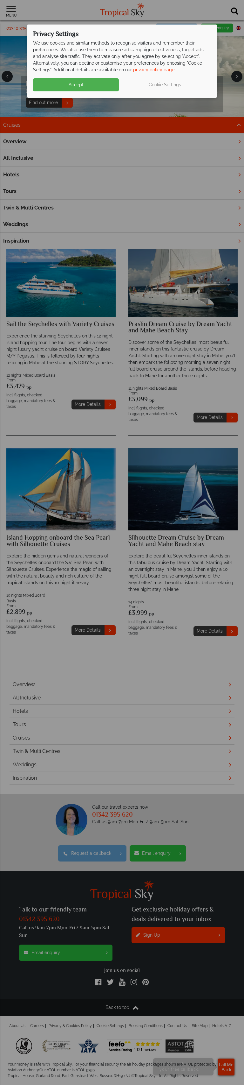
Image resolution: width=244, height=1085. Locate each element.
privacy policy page (153, 69)
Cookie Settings (165, 84)
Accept (76, 84)
